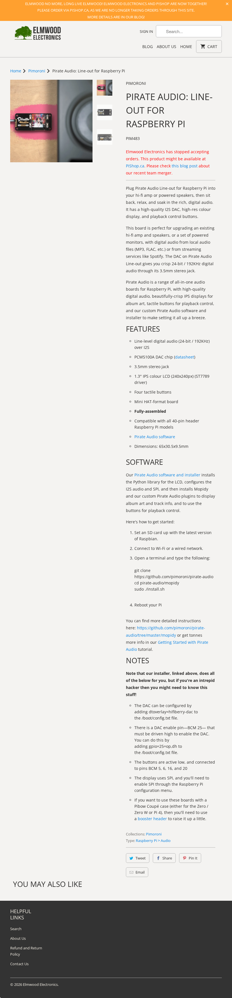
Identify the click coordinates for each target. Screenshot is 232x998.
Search (16, 928)
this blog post (184, 166)
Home (186, 46)
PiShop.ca (135, 166)
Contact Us (19, 963)
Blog (147, 46)
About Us (166, 46)
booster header (152, 818)
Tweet (141, 858)
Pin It (193, 858)
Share (167, 858)
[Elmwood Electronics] (37, 34)
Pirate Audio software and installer (167, 475)
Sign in (146, 31)
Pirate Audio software (154, 436)
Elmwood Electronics (40, 984)
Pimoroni (136, 83)
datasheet (184, 357)
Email (140, 872)
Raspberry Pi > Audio (153, 840)
